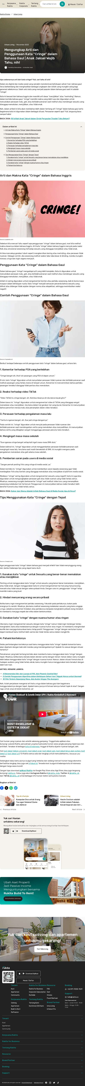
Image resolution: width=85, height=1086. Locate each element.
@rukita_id (74, 773)
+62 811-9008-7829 (75, 989)
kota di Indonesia (32, 747)
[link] (26, 831)
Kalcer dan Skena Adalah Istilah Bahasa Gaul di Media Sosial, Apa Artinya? (43, 491)
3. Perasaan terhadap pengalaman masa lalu (22, 146)
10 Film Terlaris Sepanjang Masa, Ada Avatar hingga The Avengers (31, 679)
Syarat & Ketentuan (27, 1082)
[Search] (62, 4)
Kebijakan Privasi (38, 1082)
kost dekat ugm (48, 751)
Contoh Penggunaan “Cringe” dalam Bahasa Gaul (22, 138)
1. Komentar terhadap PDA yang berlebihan (21, 140)
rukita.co (11, 773)
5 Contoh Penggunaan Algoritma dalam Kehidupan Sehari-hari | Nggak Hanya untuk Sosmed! (42, 676)
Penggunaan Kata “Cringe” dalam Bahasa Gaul (21, 134)
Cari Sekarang (42, 949)
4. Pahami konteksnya (14, 165)
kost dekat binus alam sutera (68, 751)
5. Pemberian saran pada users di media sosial (22, 151)
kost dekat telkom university (15, 751)
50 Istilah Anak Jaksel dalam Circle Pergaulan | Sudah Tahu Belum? (40, 119)
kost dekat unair (35, 751)
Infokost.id (33, 763)
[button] (75, 4)
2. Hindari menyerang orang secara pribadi (21, 160)
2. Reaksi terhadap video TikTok (17, 143)
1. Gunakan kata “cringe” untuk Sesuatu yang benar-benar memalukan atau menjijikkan (37, 157)
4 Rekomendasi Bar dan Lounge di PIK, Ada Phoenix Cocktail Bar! (30, 674)
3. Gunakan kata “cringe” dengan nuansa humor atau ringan (27, 163)
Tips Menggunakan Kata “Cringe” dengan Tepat (22, 155)
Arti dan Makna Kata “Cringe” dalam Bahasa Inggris (23, 130)
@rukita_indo (54, 773)
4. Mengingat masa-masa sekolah (18, 148)
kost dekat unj (14, 754)
